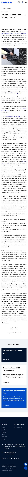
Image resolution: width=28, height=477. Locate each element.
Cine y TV (3, 429)
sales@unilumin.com (10, 452)
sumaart (13, 468)
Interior (3, 427)
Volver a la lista (7, 8)
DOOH (3, 434)
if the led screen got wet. (15, 93)
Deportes (4, 436)
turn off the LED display (13, 116)
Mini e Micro (4, 431)
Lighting (3, 439)
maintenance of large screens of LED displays (13, 33)
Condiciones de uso (6, 470)
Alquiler (3, 432)
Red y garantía (18, 427)
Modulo (3, 438)
